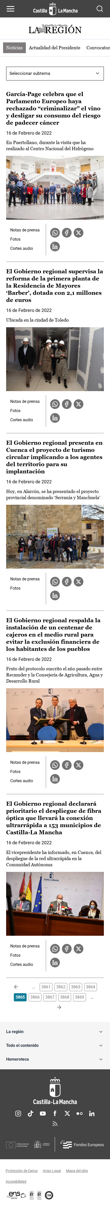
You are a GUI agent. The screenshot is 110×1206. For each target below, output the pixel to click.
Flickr (79, 1113)
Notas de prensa (25, 230)
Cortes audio (21, 248)
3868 (64, 997)
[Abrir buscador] (100, 9)
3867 (49, 997)
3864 (90, 987)
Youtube (43, 1113)
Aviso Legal (52, 1171)
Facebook (55, 1113)
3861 (46, 987)
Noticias (14, 47)
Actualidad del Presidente (54, 47)
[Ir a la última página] (55, 1007)
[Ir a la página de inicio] (55, 8)
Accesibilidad (16, 1181)
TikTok (30, 1113)
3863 (75, 987)
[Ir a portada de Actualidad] (55, 29)
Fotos (15, 239)
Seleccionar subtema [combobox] (29, 73)
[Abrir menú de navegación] (10, 8)
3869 (79, 997)
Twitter (67, 1113)
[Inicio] (55, 1090)
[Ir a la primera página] (20, 987)
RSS (55, 1124)
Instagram (18, 1113)
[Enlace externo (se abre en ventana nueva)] (39, 1195)
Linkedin (92, 1113)
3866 (35, 997)
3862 (60, 987)
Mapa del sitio (77, 1171)
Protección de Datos (22, 1171)
